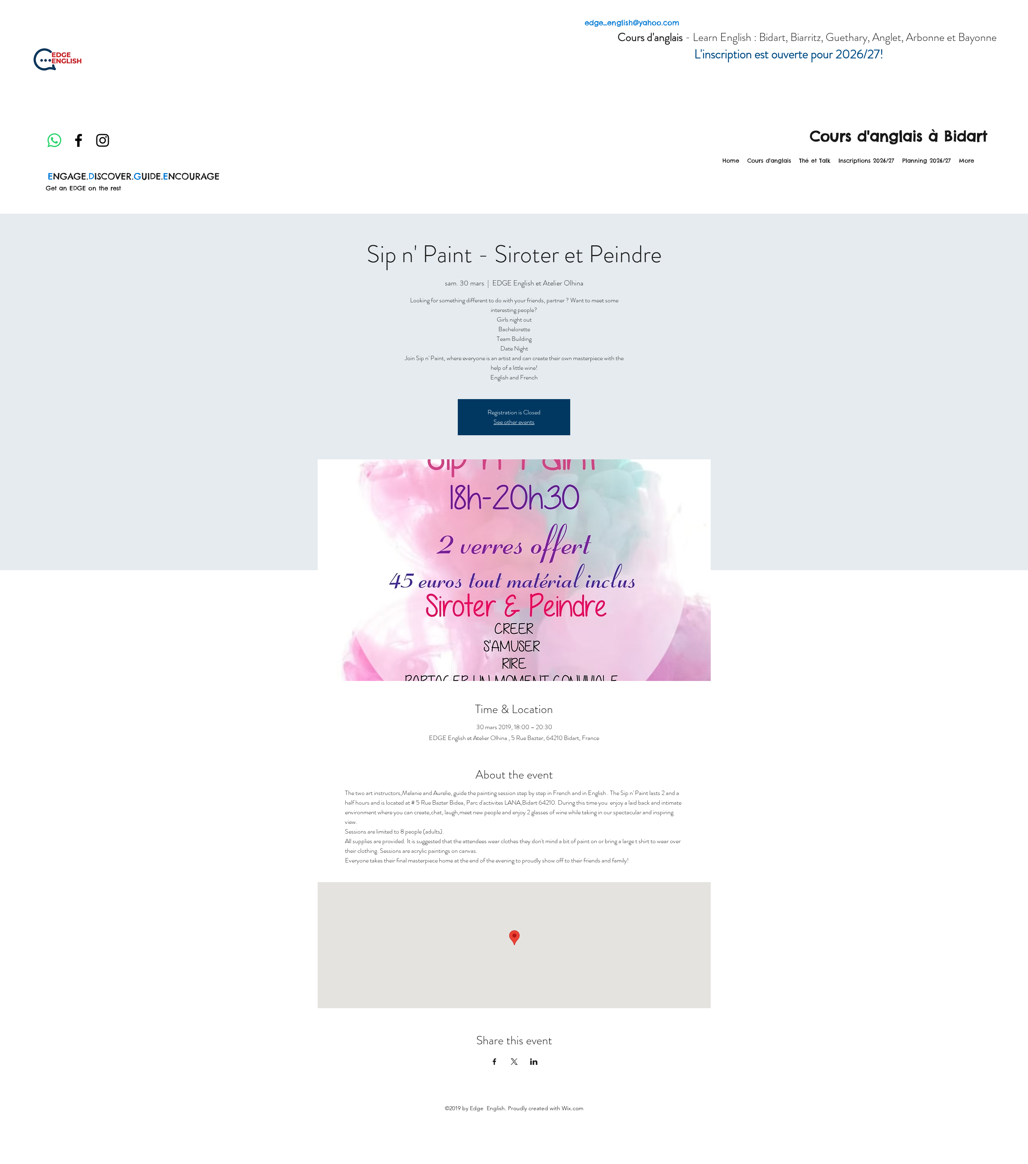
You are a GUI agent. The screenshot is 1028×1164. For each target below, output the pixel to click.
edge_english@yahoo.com (632, 22)
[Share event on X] (514, 1061)
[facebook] (78, 140)
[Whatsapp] (54, 140)
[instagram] (102, 140)
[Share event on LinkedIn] (534, 1061)
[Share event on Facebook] (494, 1061)
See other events (514, 421)
